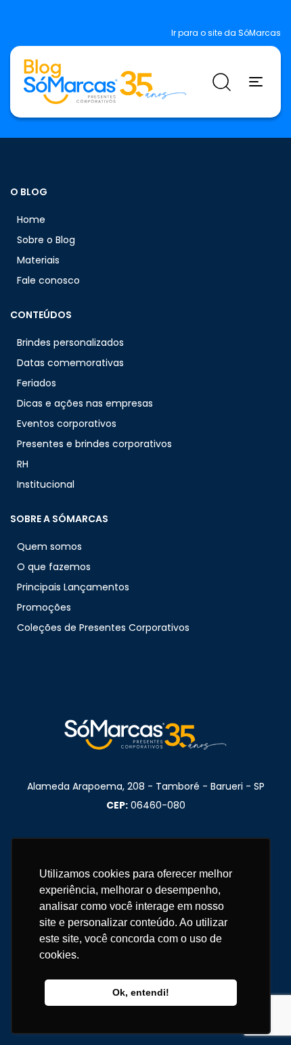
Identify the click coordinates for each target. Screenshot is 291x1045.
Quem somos (49, 546)
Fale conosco (48, 280)
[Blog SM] (105, 81)
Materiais (38, 260)
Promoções (44, 607)
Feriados (36, 383)
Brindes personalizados (70, 342)
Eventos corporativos (66, 423)
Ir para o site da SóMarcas (226, 33)
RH (22, 464)
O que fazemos (54, 567)
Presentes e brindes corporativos (94, 444)
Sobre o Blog (46, 240)
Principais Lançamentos (73, 587)
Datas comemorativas (70, 362)
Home (31, 219)
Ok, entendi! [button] (140, 992)
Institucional (45, 484)
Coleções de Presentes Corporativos (103, 627)
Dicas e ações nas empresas (85, 403)
